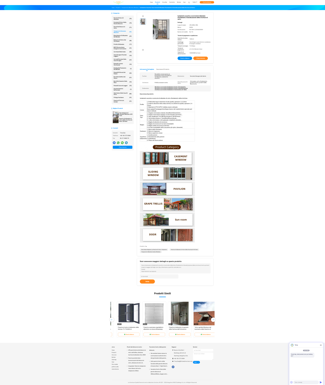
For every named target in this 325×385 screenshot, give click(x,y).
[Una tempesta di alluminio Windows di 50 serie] (116, 114)
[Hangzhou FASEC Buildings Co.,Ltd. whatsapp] (118, 142)
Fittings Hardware (123, 97)
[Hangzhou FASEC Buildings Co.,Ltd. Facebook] (173, 366)
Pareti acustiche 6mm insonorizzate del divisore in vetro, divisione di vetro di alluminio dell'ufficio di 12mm (136, 360)
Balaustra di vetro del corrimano (123, 40)
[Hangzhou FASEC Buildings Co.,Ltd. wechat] (122, 142)
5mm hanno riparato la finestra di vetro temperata (154, 249)
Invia (147, 281)
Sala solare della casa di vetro (123, 93)
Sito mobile (115, 364)
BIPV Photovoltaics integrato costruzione (123, 48)
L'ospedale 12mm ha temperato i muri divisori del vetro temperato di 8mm (137, 368)
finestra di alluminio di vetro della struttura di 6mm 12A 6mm (125, 120)
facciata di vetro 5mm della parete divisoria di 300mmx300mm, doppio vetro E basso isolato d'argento (159, 372)
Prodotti (114, 352)
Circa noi (114, 355)
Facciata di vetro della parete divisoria (123, 23)
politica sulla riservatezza (115, 368)
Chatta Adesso (207, 2)
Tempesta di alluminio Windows (123, 31)
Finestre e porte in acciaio (123, 101)
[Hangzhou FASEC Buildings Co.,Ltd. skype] (126, 142)
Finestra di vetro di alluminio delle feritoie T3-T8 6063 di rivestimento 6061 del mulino (123, 329)
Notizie (114, 357)
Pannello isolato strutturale (123, 64)
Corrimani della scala (123, 51)
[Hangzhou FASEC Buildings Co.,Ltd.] (118, 3)
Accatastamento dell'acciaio (123, 89)
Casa (113, 350)
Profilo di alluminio (123, 44)
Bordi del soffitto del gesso (123, 77)
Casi (113, 362)
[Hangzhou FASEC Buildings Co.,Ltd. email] (114, 142)
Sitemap (114, 359)
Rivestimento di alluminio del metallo (123, 36)
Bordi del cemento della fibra (123, 82)
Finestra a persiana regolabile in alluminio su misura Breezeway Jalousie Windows (148, 329)
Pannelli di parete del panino (123, 73)
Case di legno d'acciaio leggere (123, 55)
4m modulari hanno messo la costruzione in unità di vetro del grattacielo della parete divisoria (159, 356)
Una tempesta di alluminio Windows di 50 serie (125, 114)
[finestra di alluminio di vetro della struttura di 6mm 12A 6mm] (116, 120)
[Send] (320, 382)
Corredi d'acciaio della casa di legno (123, 60)
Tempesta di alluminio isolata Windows (150, 251)
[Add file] (291, 382)
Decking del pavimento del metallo (123, 68)
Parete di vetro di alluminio (123, 18)
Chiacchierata (122, 147)
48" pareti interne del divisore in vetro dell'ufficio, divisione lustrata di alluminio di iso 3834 (137, 352)
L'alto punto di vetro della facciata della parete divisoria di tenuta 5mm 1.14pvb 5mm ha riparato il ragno (159, 364)
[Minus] (321, 345)
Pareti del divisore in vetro (123, 27)
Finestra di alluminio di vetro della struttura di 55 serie (184, 249)
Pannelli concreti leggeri (123, 85)
